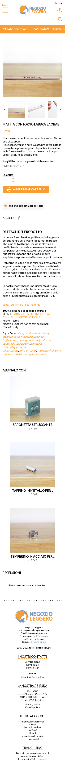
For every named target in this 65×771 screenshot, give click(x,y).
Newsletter (32, 667)
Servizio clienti (32, 661)
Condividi (18, 218)
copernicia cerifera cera (16, 343)
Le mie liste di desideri (32, 736)
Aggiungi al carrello (26, 190)
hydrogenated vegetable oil (34, 340)
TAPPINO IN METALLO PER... (32, 490)
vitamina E (44, 269)
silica (20, 333)
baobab (7, 269)
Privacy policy (32, 704)
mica (22, 350)
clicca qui (41, 758)
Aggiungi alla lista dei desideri (23, 207)
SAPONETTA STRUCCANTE (32, 425)
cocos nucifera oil (24, 336)
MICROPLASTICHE (28, 317)
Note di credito (32, 727)
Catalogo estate (15, 29)
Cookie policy (32, 707)
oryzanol (31, 350)
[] (60, 19)
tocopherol (43, 350)
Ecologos (43, 636)
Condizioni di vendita (32, 677)
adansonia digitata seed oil (30, 354)
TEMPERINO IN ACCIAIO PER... (33, 556)
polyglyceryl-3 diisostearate (14, 348)
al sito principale (37, 641)
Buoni (32, 733)
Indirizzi (32, 730)
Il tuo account (32, 716)
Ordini (32, 724)
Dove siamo (40, 29)
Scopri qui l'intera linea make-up (21, 304)
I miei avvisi (33, 739)
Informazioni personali (32, 721)
